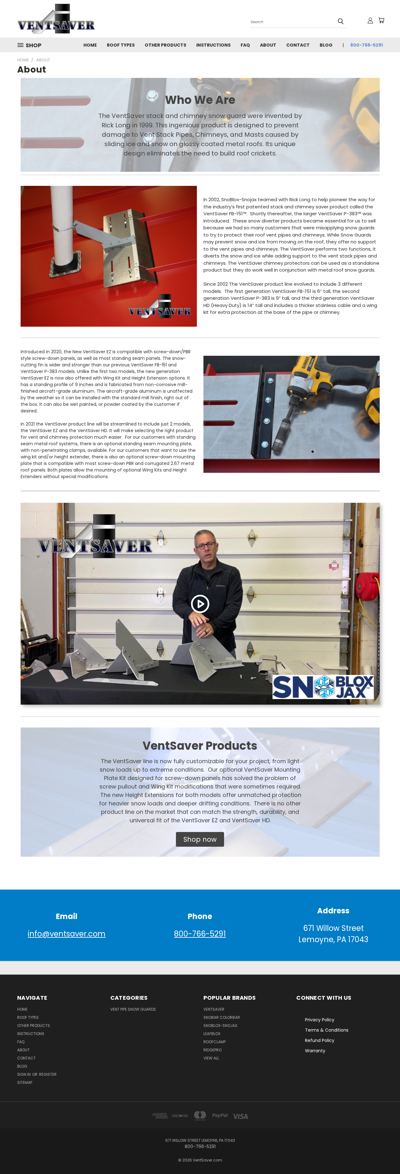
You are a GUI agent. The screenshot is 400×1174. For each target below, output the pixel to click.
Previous (383, 1154)
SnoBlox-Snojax (220, 1025)
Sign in (24, 1074)
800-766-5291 (366, 45)
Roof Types (121, 45)
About (268, 45)
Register (48, 1074)
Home (90, 45)
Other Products (165, 45)
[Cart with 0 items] (381, 20)
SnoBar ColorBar (221, 1017)
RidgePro (212, 1050)
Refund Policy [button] (319, 1040)
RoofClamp (214, 1041)
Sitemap (24, 1082)
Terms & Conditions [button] (326, 1030)
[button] (200, 839)
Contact (298, 45)
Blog (326, 45)
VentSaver (213, 1009)
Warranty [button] (315, 1051)
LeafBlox (211, 1033)
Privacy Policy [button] (319, 1020)
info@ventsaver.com (67, 934)
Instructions (213, 45)
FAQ (245, 45)
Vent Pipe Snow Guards (133, 1009)
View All (211, 1058)
